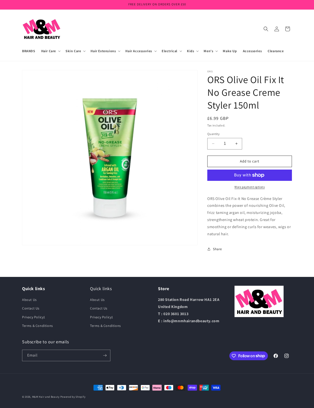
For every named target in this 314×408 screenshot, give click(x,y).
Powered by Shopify (73, 396)
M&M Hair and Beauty (46, 396)
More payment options (250, 187)
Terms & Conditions (37, 325)
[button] (50, 51)
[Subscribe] (104, 355)
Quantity (213, 134)
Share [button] (217, 249)
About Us (29, 299)
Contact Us (30, 308)
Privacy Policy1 (33, 317)
